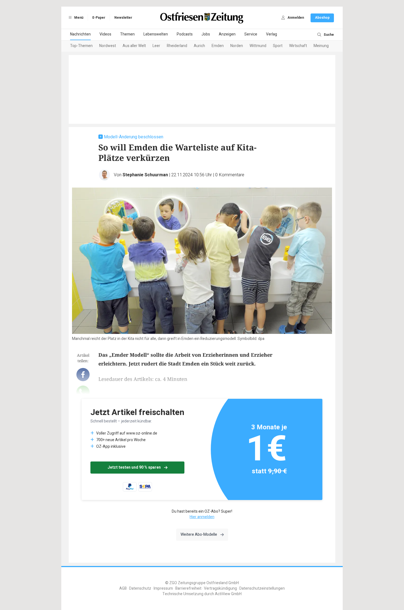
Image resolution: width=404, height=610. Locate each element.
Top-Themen (81, 46)
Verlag (271, 34)
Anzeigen (227, 34)
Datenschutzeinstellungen (262, 588)
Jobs (205, 34)
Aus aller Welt (134, 46)
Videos (105, 34)
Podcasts (185, 34)
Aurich (199, 46)
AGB (123, 588)
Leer (156, 46)
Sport (278, 46)
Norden (236, 46)
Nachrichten (80, 34)
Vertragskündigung (220, 588)
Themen (127, 34)
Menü (78, 17)
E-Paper (98, 17)
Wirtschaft (298, 46)
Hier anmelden (202, 517)
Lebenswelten (155, 34)
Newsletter (123, 17)
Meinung (321, 46)
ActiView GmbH (228, 594)
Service (250, 34)
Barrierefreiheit (188, 588)
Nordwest (107, 46)
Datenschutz (140, 588)
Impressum (163, 588)
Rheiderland (177, 46)
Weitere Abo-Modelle (199, 534)
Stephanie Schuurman (145, 175)
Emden (218, 46)
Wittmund (258, 46)
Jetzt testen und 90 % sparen (134, 467)
